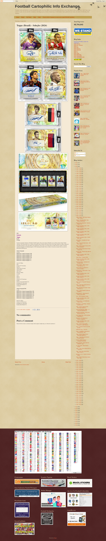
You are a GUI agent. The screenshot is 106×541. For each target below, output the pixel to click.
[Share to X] (36, 309)
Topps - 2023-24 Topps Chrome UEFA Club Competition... (83, 246)
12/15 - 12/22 (78, 171)
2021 (76, 410)
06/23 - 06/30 (78, 360)
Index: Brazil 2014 (77, 54)
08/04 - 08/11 (78, 206)
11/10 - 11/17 (78, 180)
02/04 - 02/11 (78, 397)
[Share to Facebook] (37, 309)
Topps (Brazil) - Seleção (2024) (82, 257)
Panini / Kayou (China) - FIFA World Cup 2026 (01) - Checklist (85, 81)
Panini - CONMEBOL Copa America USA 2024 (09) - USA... (83, 332)
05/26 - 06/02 (78, 367)
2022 (76, 408)
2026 (76, 162)
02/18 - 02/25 (78, 393)
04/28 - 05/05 (78, 375)
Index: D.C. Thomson (78, 45)
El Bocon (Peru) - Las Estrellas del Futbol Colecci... (82, 301)
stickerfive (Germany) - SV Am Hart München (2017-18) (83, 313)
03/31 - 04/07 (78, 382)
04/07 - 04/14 (78, 380)
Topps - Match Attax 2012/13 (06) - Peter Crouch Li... (82, 352)
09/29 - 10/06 (78, 191)
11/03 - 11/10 (78, 182)
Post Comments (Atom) (24, 364)
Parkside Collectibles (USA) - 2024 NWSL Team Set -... (82, 299)
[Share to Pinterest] (39, 309)
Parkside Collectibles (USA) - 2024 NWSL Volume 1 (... (82, 226)
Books (22, 17)
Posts (77, 153)
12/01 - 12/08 (78, 175)
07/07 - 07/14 (78, 213)
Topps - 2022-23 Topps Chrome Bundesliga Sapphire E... (82, 335)
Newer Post (18, 362)
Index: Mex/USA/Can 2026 (79, 57)
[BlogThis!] (35, 309)
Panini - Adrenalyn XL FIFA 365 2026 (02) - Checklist (85, 111)
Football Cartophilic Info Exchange (47, 6)
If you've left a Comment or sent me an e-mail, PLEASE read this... (59, 17)
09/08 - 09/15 (78, 197)
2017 (76, 417)
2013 (76, 425)
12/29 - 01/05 (78, 168)
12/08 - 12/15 (78, 173)
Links (39, 17)
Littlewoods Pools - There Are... (82, 329)
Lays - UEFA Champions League (82, 296)
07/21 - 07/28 (78, 210)
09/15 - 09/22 (78, 195)
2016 (76, 419)
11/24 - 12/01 (78, 177)
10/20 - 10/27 (78, 186)
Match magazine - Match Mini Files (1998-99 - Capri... (82, 343)
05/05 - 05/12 (78, 373)
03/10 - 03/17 (78, 387)
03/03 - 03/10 (78, 389)
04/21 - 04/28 (78, 376)
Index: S (75, 51)
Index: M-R (76, 47)
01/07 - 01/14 (78, 404)
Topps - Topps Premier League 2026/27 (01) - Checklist (84, 74)
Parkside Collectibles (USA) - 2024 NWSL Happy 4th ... (82, 260)
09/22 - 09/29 (78, 193)
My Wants (28, 17)
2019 (76, 414)
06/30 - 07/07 (78, 215)
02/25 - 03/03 (78, 391)
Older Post (68, 362)
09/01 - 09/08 (78, 199)
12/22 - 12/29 (78, 169)
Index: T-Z (76, 52)
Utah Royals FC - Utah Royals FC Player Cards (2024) (82, 294)
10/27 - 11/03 (78, 184)
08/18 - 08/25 (78, 202)
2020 (76, 412)
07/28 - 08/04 (78, 208)
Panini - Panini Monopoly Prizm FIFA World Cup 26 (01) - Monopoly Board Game (85, 142)
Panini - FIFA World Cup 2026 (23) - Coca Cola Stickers (84, 104)
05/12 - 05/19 (78, 371)
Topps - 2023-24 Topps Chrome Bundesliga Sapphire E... (82, 307)
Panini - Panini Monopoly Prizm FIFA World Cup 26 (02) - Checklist (85, 126)
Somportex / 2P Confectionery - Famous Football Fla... (82, 319)
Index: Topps (76, 53)
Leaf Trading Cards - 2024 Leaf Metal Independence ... (83, 316)
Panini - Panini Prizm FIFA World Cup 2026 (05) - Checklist (85, 96)
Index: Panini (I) (77, 48)
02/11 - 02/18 (78, 395)
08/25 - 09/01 (78, 201)
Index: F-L (76, 46)
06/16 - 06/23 (78, 362)
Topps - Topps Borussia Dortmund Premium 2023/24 (82, 338)
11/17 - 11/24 (78, 179)
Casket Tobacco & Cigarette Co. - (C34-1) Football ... (82, 268)
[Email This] (33, 309)
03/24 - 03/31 (78, 384)
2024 (76, 166)
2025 (76, 164)
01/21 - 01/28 (78, 400)
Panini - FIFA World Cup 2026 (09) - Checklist (84, 134)
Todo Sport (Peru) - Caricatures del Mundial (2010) (82, 262)
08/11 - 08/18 (78, 204)
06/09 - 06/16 (78, 364)
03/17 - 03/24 (78, 386)
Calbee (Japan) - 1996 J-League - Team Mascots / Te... (82, 265)
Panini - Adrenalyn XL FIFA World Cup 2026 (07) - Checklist (85, 89)
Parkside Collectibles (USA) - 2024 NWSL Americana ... (82, 280)
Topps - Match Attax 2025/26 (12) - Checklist (84, 119)
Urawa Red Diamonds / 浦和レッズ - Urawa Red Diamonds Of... (83, 310)
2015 (76, 421)
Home (17, 17)
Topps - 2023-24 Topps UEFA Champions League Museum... (82, 324)
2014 (76, 423)
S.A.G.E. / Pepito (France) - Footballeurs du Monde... (81, 340)
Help (35, 17)
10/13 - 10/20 (78, 188)
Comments (78, 155)
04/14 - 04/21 (78, 378)
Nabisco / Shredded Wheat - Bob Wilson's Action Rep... (82, 221)
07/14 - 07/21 (78, 212)
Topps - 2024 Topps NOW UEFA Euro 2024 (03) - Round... (83, 285)
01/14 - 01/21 (78, 402)
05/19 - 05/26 (78, 369)
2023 (76, 406)
